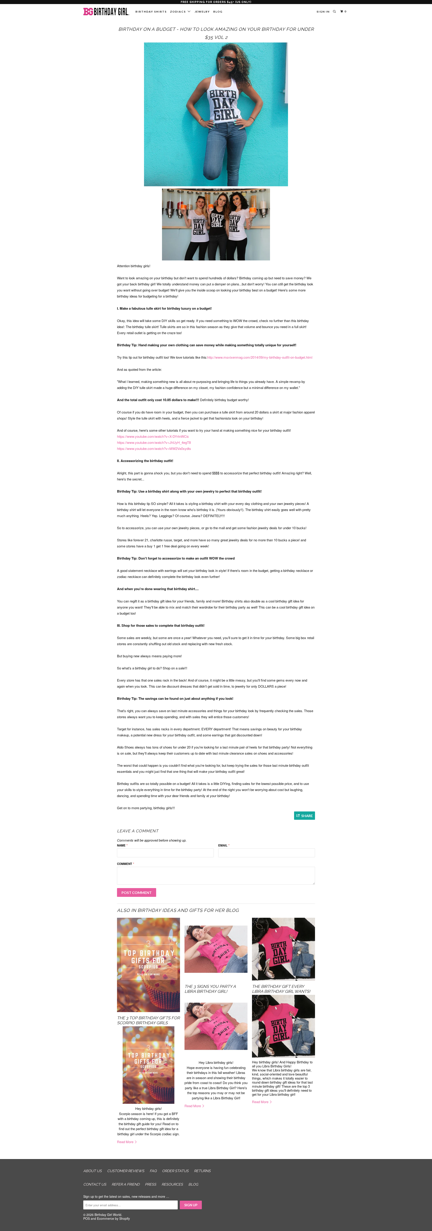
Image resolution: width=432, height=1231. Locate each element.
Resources (172, 1184)
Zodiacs (179, 11)
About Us (92, 1171)
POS (86, 1218)
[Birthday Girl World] (106, 13)
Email (224, 845)
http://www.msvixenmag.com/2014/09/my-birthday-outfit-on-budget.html (259, 357)
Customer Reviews (125, 1171)
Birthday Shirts (151, 11)
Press (150, 1184)
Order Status (175, 1171)
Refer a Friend (126, 1184)
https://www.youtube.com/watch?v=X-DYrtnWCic (153, 436)
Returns (202, 1171)
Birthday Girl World (107, 1214)
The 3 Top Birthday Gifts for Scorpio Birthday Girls (148, 1020)
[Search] (335, 11)
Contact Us (94, 1184)
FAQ (153, 1171)
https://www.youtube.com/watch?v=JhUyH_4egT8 (154, 442)
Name (122, 845)
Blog (218, 11)
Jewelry (202, 11)
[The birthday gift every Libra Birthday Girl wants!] (283, 949)
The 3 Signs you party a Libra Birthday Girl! (210, 989)
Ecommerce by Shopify (113, 1218)
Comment (125, 864)
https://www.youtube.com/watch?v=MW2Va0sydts (154, 448)
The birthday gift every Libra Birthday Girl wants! (281, 989)
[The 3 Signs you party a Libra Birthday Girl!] (216, 949)
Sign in (323, 11)
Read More (125, 1141)
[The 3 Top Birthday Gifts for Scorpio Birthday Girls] (148, 965)
